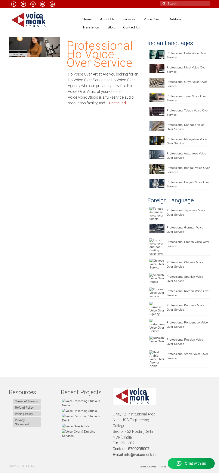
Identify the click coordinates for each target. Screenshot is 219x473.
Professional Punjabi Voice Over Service (188, 184)
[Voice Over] (84, 433)
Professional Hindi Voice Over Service (187, 69)
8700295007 (139, 448)
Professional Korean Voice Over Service (188, 293)
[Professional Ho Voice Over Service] (34, 46)
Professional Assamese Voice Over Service (186, 155)
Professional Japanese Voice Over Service (186, 212)
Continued (117, 103)
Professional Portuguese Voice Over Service (187, 324)
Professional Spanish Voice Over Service (185, 279)
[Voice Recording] (84, 418)
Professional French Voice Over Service (188, 244)
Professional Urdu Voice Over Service (186, 55)
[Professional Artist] (79, 410)
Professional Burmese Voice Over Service (185, 307)
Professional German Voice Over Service (185, 229)
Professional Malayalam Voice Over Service (187, 141)
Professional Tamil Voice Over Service (187, 98)
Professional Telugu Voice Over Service (188, 112)
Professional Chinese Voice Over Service (185, 264)
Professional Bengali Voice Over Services (188, 170)
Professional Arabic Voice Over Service (187, 356)
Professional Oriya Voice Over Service (187, 84)
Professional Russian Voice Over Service (185, 341)
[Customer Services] (84, 403)
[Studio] (75, 426)
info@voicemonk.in (139, 454)
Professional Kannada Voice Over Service (185, 127)
